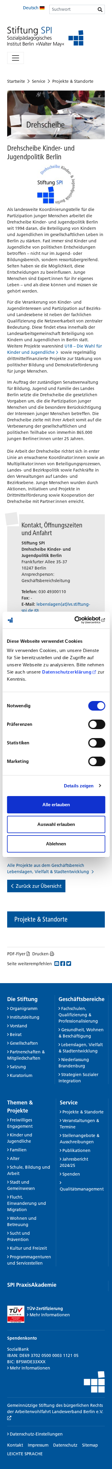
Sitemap (90, 1445)
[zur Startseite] (45, 36)
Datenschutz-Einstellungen (36, 1434)
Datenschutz (65, 1445)
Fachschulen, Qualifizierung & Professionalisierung (78, 1015)
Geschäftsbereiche (82, 999)
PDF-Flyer (16, 954)
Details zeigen (78, 785)
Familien (18, 1150)
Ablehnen (56, 843)
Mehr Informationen (50, 1314)
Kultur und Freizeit (28, 1248)
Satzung (18, 1066)
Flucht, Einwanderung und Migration (26, 1203)
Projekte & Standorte (72, 81)
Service (38, 81)
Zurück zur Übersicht (39, 886)
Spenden (71, 1174)
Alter (14, 1158)
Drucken (40, 954)
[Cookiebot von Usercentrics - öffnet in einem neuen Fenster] (79, 620)
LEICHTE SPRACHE (25, 1453)
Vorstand (18, 1026)
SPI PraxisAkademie (31, 1284)
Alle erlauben (56, 804)
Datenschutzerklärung (66, 671)
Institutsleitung (24, 1017)
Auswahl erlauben (56, 824)
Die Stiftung (22, 999)
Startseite (16, 81)
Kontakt (15, 1445)
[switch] (96, 724)
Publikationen (76, 1150)
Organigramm (23, 1008)
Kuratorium (21, 1075)
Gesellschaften (24, 1043)
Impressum (38, 1445)
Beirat (16, 1034)
